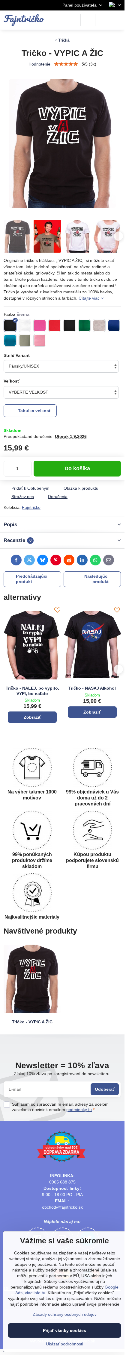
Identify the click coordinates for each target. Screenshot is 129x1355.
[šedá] (99, 325)
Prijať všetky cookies (64, 1330)
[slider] (66, 64)
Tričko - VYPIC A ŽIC (32, 1021)
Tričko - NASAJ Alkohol (92, 688)
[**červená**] (54, 325)
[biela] (25, 325)
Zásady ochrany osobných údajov (65, 1314)
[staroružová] (39, 340)
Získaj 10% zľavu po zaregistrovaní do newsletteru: (62, 1073)
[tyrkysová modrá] (10, 340)
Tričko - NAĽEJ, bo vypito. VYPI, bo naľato (32, 691)
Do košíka (77, 468)
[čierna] (10, 325)
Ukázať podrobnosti (64, 1344)
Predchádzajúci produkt (31, 579)
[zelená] (84, 325)
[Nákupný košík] (102, 20)
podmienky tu (79, 1109)
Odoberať (105, 1089)
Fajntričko (31, 507)
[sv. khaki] (25, 340)
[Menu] (117, 20)
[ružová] (39, 325)
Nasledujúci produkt (96, 579)
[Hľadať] (88, 20)
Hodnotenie (39, 64)
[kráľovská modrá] (114, 325)
